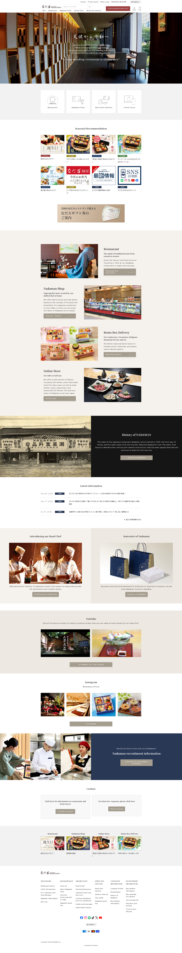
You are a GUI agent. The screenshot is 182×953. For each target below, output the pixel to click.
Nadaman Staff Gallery (49, 898)
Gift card (44, 902)
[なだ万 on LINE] (89, 918)
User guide (99, 897)
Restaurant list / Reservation (112, 272)
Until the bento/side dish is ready (66, 897)
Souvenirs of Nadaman (136, 594)
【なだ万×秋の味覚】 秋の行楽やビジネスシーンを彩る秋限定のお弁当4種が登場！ (97, 493)
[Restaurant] (52, 843)
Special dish (80, 886)
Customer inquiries (65, 811)
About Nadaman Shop (66, 890)
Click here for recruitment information (136, 762)
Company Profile (117, 888)
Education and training (131, 904)
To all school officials (131, 910)
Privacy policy (93, 2)
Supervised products (83, 907)
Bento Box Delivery (94, 10)
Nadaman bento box (66, 904)
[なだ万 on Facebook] (81, 918)
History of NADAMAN (136, 457)
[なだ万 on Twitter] (96, 918)
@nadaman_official (91, 686)
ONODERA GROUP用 (118, 2)
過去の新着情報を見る (133, 519)
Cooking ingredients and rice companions (84, 899)
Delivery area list (101, 894)
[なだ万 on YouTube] (100, 918)
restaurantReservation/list (118, 8)
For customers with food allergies (48, 894)
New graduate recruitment (131, 895)
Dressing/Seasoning (83, 889)
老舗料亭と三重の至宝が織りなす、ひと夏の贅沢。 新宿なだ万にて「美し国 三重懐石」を (99, 512)
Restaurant (52, 10)
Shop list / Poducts (54, 316)
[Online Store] (104, 843)
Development (115, 892)
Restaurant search (48, 886)
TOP (44, 10)
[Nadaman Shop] (78, 843)
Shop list (63, 886)
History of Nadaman (114, 896)
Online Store (79, 10)
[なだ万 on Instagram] (85, 918)
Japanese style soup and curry (83, 894)
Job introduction (132, 900)
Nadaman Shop (65, 10)
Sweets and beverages (84, 904)
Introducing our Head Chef (45, 594)
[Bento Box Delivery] (129, 843)
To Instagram (91, 724)
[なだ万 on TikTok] (93, 918)
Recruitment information (115, 902)
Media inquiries (116, 809)
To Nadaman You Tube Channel (91, 664)
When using (104, 2)
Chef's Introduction (48, 889)
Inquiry (83, 2)
